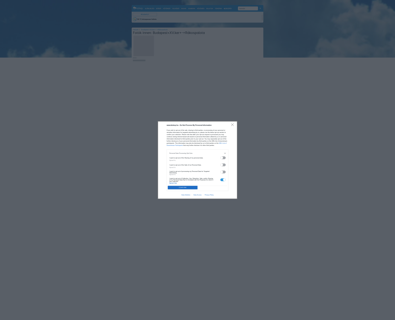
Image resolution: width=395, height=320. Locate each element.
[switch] (223, 157)
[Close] (233, 125)
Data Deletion (185, 195)
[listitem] (197, 153)
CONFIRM (182, 187)
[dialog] (197, 160)
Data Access (197, 195)
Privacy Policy (209, 195)
